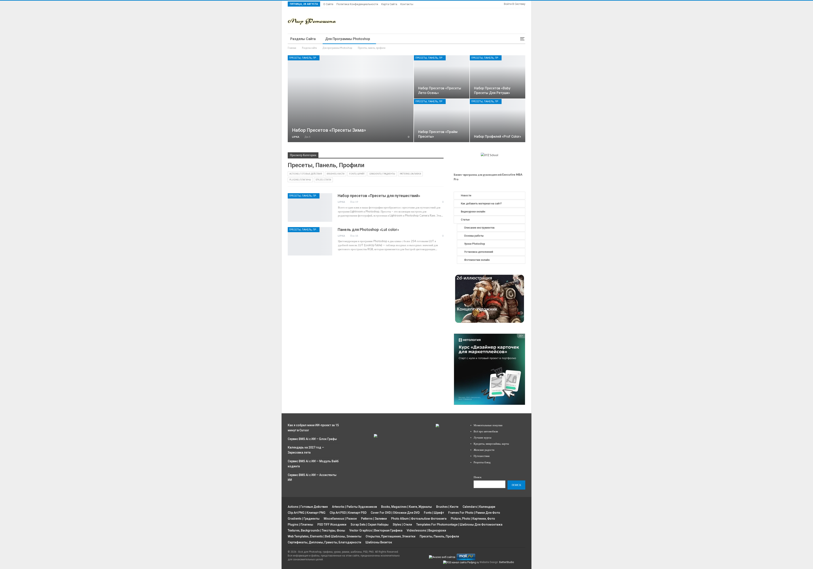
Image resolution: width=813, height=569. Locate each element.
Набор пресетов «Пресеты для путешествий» (379, 195)
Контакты (406, 4)
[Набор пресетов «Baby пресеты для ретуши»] (497, 77)
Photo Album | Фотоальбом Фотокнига (419, 518)
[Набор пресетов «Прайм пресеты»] (441, 120)
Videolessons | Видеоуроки (426, 530)
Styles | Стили (323, 180)
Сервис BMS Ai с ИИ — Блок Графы (312, 439)
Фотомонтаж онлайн (477, 259)
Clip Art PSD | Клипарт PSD (348, 512)
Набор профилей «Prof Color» (497, 137)
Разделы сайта (303, 39)
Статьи (465, 219)
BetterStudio (506, 562)
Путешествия (481, 456)
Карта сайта (389, 4)
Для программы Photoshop (347, 39)
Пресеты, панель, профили (304, 57)
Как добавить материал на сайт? (481, 203)
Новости (466, 195)
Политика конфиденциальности (357, 4)
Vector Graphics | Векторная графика (375, 530)
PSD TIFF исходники (331, 524)
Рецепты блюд (482, 462)
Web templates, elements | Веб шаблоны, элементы (324, 536)
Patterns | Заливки (410, 174)
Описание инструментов (479, 227)
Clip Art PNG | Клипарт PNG (306, 512)
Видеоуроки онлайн (473, 211)
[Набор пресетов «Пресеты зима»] (350, 98)
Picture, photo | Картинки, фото (473, 518)
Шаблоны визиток (378, 542)
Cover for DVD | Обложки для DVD (395, 512)
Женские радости (484, 449)
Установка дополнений (478, 251)
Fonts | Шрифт (357, 174)
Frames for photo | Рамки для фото (474, 512)
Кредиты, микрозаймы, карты (491, 443)
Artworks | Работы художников (354, 506)
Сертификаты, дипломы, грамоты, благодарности (324, 542)
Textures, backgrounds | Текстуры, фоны (316, 530)
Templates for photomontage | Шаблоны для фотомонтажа (459, 524)
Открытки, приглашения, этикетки (390, 536)
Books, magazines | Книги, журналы (406, 506)
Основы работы (474, 235)
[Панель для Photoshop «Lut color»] (310, 241)
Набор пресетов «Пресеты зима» (329, 130)
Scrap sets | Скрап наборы (370, 524)
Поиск (477, 477)
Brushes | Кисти (335, 174)
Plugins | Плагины (300, 180)
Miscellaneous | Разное (340, 518)
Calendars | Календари (479, 506)
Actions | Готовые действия (305, 174)
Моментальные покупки (488, 425)
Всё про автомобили (486, 431)
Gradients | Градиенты (382, 174)
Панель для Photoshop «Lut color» (368, 229)
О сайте (328, 4)
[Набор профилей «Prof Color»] (497, 120)
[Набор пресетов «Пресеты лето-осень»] (441, 77)
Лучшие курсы (482, 437)
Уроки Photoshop (474, 243)
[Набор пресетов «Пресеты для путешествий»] (310, 207)
